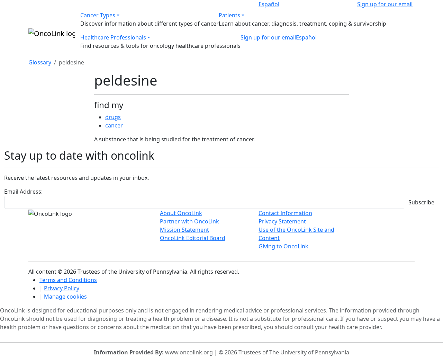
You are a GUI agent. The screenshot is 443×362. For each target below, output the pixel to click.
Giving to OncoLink (283, 246)
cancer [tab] (114, 125)
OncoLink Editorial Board (192, 238)
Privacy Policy (61, 288)
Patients (229, 15)
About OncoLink (181, 213)
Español (269, 4)
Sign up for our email (385, 4)
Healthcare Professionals (113, 37)
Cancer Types (97, 15)
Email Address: (23, 191)
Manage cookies (65, 296)
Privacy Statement (282, 221)
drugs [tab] (113, 117)
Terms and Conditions (68, 280)
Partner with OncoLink (189, 221)
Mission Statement (184, 229)
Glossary (39, 62)
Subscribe (421, 202)
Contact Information (285, 213)
